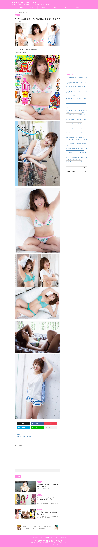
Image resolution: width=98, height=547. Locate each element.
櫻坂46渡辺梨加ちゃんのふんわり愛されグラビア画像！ (76, 133)
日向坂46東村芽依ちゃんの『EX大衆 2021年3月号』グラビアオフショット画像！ (76, 124)
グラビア (18, 436)
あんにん (29, 436)
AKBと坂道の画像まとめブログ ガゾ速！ (25, 2)
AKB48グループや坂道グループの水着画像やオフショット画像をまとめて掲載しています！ (49, 542)
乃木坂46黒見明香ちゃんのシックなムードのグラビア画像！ (76, 82)
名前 (16, 464)
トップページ (20, 7)
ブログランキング (77, 7)
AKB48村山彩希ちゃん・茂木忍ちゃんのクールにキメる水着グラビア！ (76, 99)
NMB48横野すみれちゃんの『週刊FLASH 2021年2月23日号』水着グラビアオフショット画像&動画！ (76, 139)
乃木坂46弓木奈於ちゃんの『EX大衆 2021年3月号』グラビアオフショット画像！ (76, 144)
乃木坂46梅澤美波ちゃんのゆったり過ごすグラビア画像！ (76, 78)
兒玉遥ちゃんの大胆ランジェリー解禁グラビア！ (76, 129)
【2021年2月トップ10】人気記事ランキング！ (76, 95)
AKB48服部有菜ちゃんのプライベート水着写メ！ (76, 103)
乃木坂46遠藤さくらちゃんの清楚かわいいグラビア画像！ (76, 92)
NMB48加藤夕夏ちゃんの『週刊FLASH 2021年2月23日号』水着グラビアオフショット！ (76, 149)
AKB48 (31, 7)
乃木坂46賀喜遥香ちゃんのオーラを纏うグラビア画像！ (76, 153)
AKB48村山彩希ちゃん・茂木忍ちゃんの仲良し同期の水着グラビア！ (76, 120)
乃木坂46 (43, 7)
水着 (21, 436)
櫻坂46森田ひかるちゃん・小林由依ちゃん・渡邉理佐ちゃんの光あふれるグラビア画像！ (76, 111)
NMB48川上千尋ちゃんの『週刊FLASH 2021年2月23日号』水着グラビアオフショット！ (76, 158)
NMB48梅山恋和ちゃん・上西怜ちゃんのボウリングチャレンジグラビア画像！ (76, 87)
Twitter (66, 7)
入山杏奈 (18, 434)
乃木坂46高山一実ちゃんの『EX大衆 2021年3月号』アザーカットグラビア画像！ (76, 115)
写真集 (54, 7)
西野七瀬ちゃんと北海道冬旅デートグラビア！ (76, 107)
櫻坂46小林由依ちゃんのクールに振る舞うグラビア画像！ (76, 162)
